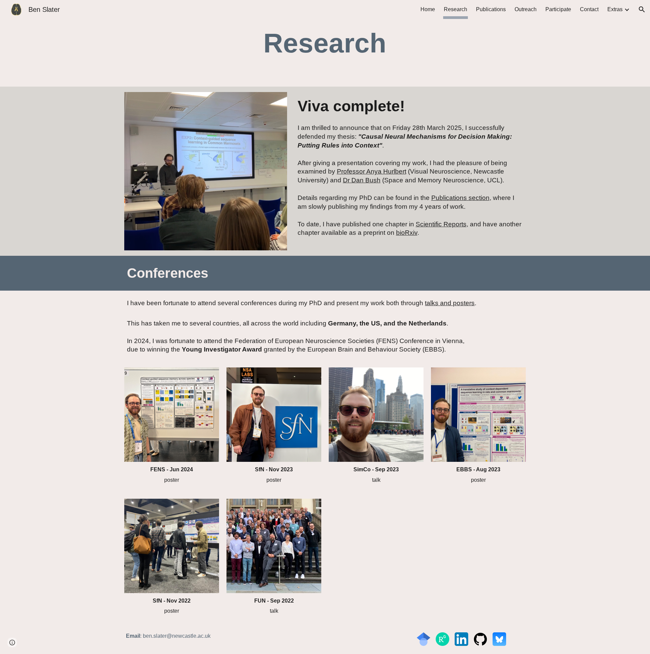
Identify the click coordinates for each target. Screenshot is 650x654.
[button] (642, 9)
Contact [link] (589, 9)
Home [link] (427, 9)
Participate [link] (558, 9)
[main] (325, 43)
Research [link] (455, 9)
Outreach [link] (526, 9)
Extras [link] (615, 9)
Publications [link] (491, 9)
